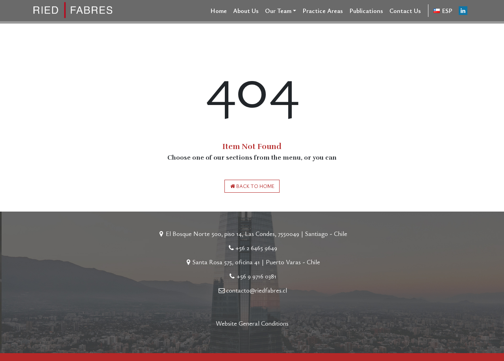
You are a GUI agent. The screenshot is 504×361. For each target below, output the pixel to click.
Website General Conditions (252, 323)
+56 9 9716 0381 (256, 276)
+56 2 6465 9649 (256, 247)
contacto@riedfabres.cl (256, 290)
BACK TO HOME (255, 186)
